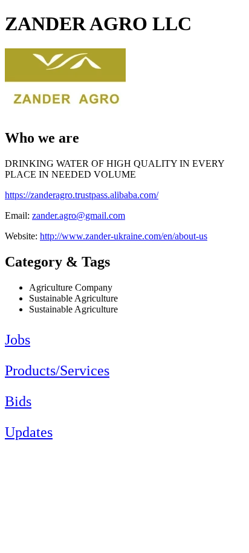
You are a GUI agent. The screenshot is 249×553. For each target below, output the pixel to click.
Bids (18, 401)
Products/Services (57, 370)
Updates (29, 432)
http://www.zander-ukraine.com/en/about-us (123, 236)
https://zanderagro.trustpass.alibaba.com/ (81, 195)
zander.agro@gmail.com (78, 215)
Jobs (17, 340)
